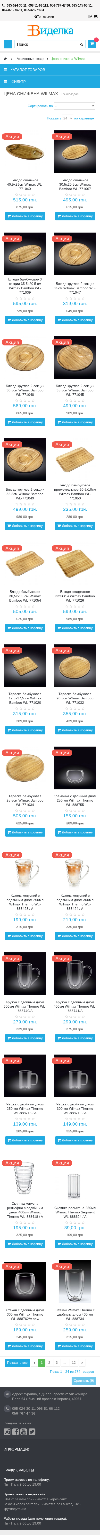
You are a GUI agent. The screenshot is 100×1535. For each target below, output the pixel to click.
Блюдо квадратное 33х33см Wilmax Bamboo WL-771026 (75, 596)
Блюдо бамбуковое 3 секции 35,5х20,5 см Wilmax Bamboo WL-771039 (25, 285)
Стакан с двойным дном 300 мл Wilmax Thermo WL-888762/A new (25, 1314)
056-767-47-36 (23, 1413)
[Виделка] (50, 30)
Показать (54, 118)
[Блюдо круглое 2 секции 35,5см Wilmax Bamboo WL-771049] (25, 459)
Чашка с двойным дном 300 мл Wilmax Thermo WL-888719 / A (75, 1108)
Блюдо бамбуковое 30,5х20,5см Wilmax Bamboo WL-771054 (25, 596)
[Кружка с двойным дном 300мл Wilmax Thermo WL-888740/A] (25, 973)
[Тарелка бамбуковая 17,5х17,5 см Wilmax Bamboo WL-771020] (25, 665)
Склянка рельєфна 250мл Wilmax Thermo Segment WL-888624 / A (75, 1212)
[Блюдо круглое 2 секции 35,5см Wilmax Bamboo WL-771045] (75, 357)
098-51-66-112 (48, 1408)
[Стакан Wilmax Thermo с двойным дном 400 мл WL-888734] (75, 1281)
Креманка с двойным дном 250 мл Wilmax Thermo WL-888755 (75, 800)
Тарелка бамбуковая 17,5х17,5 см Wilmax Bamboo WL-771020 (25, 698)
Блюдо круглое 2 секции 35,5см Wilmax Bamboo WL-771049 (25, 494)
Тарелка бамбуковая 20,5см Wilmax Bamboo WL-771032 (75, 698)
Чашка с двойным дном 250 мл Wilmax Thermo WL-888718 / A (25, 1108)
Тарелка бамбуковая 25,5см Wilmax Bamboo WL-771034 (25, 800)
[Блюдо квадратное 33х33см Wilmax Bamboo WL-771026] (75, 563)
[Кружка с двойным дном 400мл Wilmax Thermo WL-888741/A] (75, 973)
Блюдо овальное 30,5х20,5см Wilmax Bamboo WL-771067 (75, 184)
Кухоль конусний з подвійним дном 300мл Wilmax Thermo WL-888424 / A (75, 902)
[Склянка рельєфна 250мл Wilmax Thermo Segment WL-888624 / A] (75, 1178)
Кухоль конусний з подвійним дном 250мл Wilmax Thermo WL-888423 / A (25, 902)
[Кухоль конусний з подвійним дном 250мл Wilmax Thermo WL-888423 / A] (25, 870)
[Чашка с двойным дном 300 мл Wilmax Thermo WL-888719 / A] (75, 1076)
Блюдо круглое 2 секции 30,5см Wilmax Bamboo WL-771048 (25, 390)
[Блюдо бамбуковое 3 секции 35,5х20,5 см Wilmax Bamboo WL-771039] (25, 254)
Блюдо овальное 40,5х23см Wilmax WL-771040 (25, 184)
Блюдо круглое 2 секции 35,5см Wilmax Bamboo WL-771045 (75, 390)
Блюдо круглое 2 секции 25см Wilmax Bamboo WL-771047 (75, 288)
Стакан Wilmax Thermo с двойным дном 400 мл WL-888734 (75, 1314)
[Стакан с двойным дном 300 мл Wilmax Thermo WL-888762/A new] (25, 1281)
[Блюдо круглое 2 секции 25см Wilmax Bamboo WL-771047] (75, 254)
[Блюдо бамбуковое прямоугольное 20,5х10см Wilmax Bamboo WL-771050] (75, 459)
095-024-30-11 (23, 1408)
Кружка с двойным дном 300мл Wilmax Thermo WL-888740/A (25, 1006)
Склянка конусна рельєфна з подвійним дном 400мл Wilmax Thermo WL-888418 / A (25, 1210)
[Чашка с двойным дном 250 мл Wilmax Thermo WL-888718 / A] (25, 1076)
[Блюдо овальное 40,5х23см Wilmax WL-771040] (25, 151)
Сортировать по (40, 106)
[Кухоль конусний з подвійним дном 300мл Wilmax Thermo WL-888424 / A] (75, 870)
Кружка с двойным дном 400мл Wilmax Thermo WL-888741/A (75, 1006)
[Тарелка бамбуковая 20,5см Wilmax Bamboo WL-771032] (75, 665)
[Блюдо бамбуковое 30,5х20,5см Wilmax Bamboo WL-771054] (25, 563)
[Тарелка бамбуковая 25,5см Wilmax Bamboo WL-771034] (25, 768)
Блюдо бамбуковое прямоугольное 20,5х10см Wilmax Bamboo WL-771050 (75, 491)
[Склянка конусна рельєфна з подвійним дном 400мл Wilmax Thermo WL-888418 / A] (25, 1178)
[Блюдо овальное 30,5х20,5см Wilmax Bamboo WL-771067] (75, 151)
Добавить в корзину (27, 216)
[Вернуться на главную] (5, 58)
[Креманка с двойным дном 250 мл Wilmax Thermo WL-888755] (75, 768)
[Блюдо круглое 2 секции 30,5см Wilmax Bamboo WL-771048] (25, 357)
